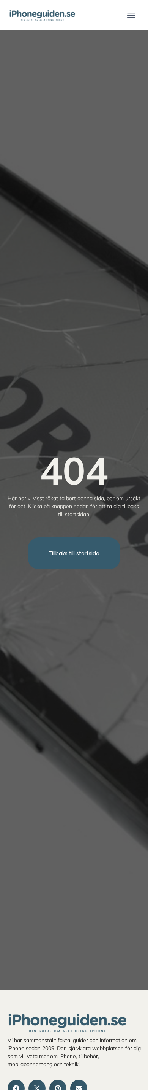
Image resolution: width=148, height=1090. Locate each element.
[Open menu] (131, 15)
